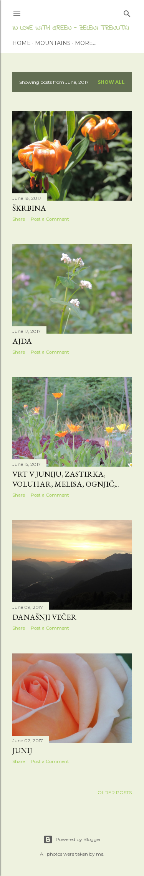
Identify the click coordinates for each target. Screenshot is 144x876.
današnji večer (44, 617)
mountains (53, 43)
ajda (22, 341)
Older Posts (115, 792)
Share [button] (18, 219)
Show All (111, 82)
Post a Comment (50, 219)
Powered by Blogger (78, 839)
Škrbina (29, 208)
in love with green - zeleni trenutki (70, 28)
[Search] (127, 12)
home (21, 43)
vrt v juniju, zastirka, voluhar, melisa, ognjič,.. (65, 479)
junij (22, 750)
